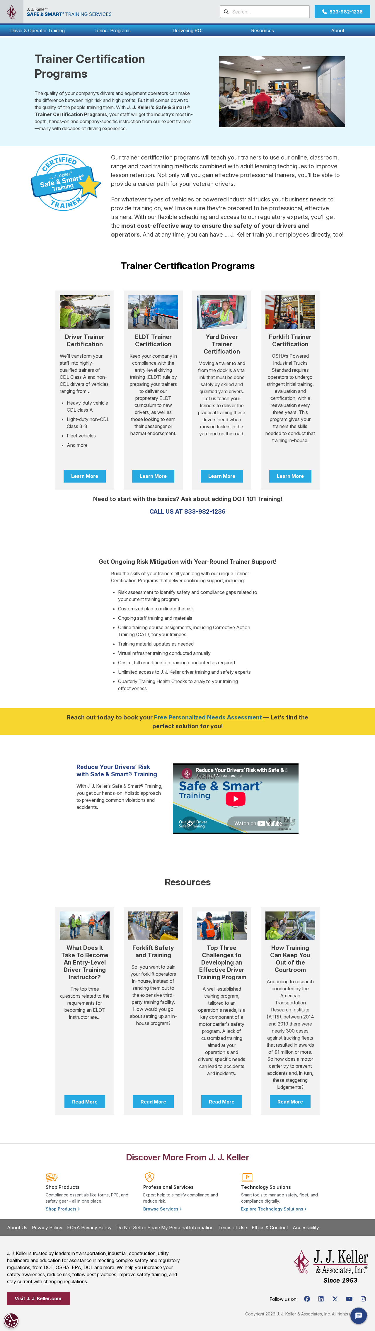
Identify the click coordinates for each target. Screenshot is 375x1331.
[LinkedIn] (321, 1299)
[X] (335, 1299)
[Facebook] (307, 1299)
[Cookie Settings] (11, 1320)
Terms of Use (232, 1227)
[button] (37, 30)
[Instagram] (363, 1299)
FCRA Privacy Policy (89, 1227)
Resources (262, 30)
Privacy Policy (47, 1227)
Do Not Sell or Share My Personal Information (165, 1227)
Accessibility (306, 1227)
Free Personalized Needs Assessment (208, 717)
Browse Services (161, 1208)
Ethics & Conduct (270, 1227)
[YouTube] (349, 1299)
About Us (17, 1227)
